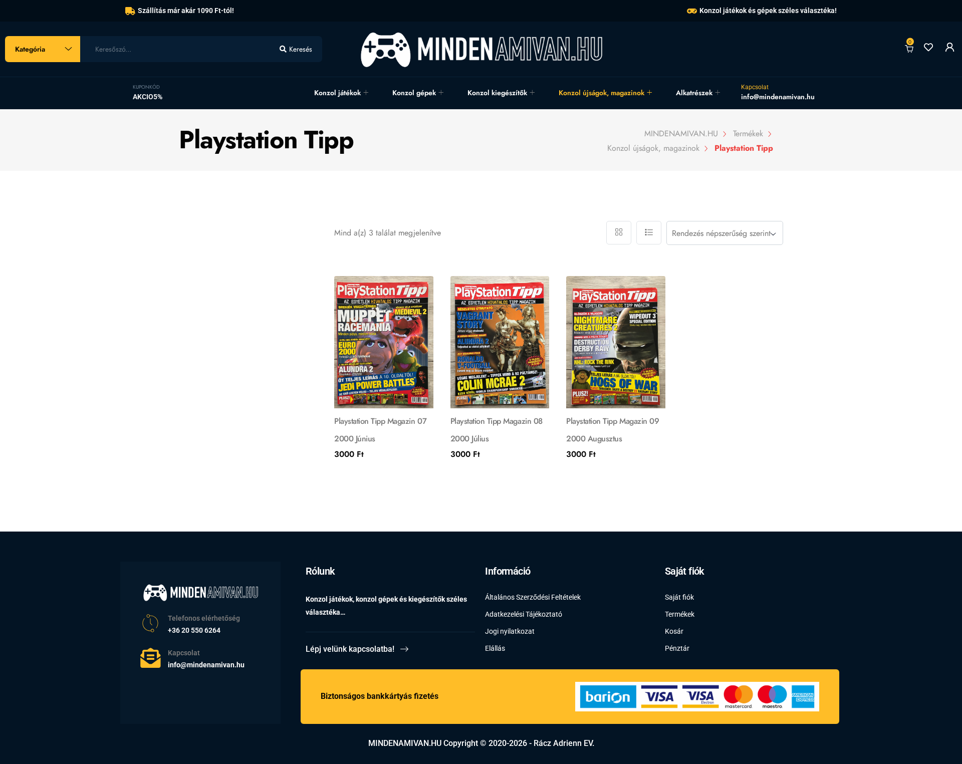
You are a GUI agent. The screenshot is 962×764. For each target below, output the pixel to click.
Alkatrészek (694, 93)
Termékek (679, 614)
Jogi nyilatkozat (510, 631)
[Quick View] (418, 291)
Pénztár (677, 648)
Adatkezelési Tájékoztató (523, 614)
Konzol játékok (337, 93)
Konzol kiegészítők (497, 93)
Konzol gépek (414, 93)
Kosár (674, 631)
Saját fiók (679, 597)
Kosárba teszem (379, 470)
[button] (349, 348)
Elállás (495, 648)
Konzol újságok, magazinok (601, 93)
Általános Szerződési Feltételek (533, 597)
